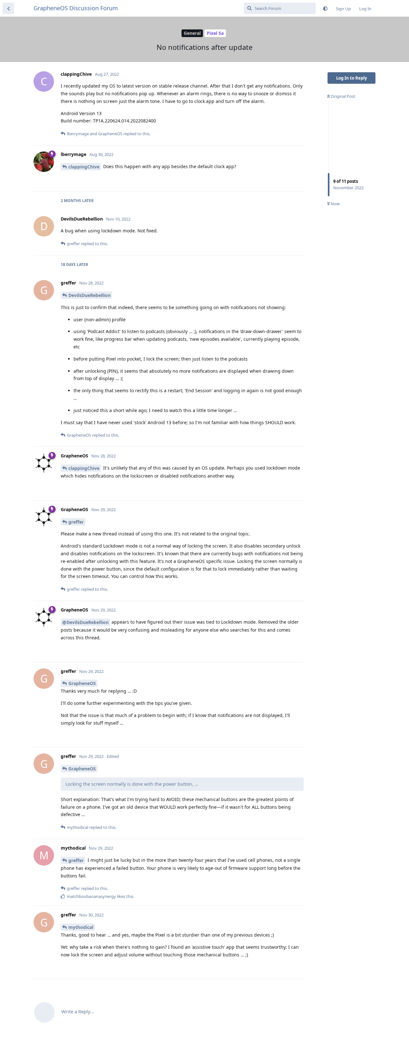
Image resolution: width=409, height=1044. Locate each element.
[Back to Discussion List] (8, 8)
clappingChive (83, 167)
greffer (76, 522)
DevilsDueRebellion (89, 295)
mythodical (80, 927)
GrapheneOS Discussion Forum (76, 8)
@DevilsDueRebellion (85, 622)
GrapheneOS (82, 683)
